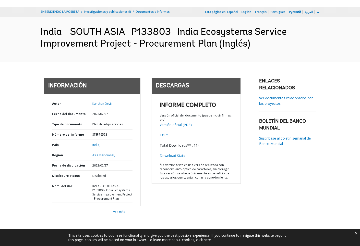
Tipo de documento (67, 124)
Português (278, 12)
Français (261, 12)
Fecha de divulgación (68, 165)
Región (57, 155)
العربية (309, 12)
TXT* (164, 135)
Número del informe (68, 134)
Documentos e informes (153, 12)
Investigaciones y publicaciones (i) (107, 12)
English (246, 12)
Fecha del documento (69, 114)
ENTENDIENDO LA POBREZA (60, 12)
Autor (56, 104)
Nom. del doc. (62, 186)
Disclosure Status (66, 176)
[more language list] (318, 12)
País (55, 145)
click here (203, 239)
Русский (295, 12)
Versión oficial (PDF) (176, 124)
